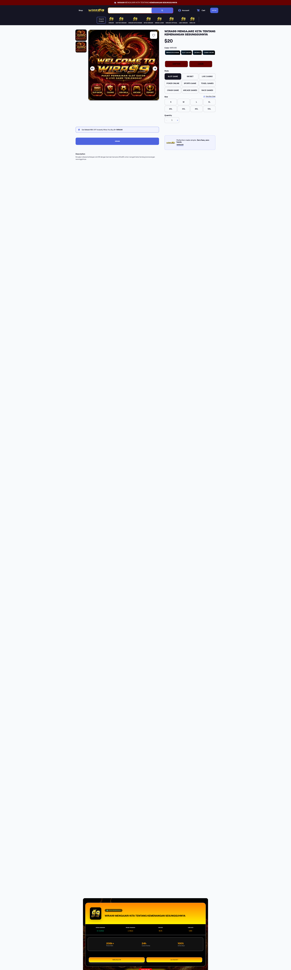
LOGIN (201, 64)
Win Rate (160, 927)
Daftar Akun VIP (117, 959)
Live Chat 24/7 (174, 959)
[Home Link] (96, 10)
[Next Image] (155, 68)
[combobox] (130, 10)
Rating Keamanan (100, 927)
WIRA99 (117, 141)
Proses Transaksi (130, 927)
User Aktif (190, 927)
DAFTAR (176, 64)
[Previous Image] (92, 68)
